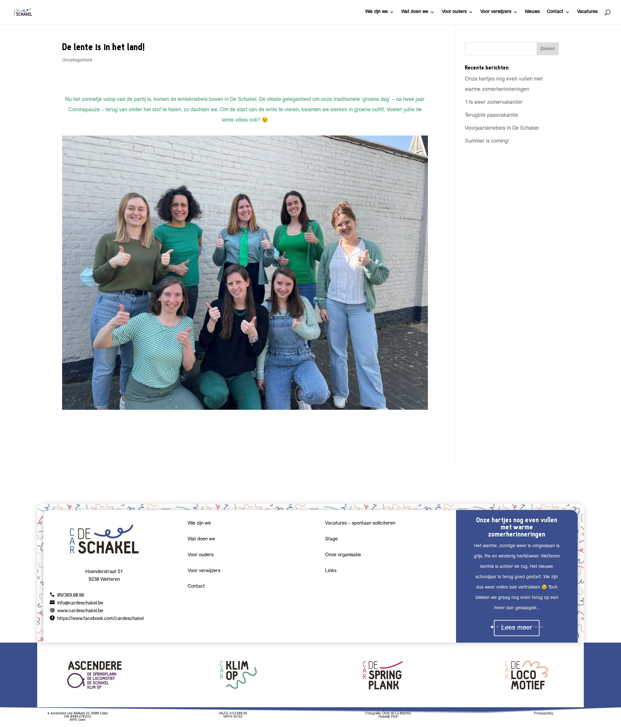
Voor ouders (454, 12)
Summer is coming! (487, 141)
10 (541, 627)
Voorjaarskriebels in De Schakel (502, 128)
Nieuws (532, 12)
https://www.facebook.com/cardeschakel (100, 618)
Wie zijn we (376, 12)
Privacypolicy (543, 713)
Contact (555, 12)
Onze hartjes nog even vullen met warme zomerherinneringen (516, 527)
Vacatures (587, 12)
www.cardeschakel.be (80, 611)
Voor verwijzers (495, 12)
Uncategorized (77, 60)
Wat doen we (414, 12)
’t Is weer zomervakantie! (494, 102)
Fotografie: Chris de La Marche (388, 713)
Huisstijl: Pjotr (388, 717)
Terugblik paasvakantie (491, 115)
